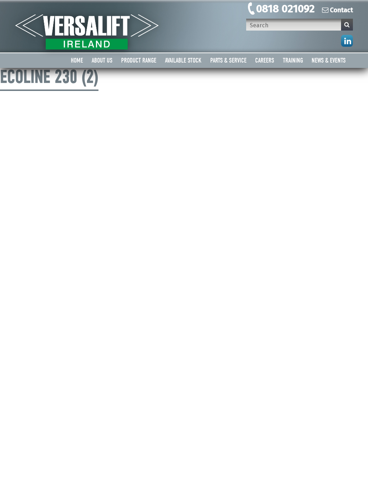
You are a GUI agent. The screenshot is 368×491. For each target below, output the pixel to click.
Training (293, 60)
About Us (102, 60)
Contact (341, 10)
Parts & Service (228, 60)
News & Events (329, 60)
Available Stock (183, 60)
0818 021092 (285, 8)
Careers (264, 60)
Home (77, 60)
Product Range (138, 60)
